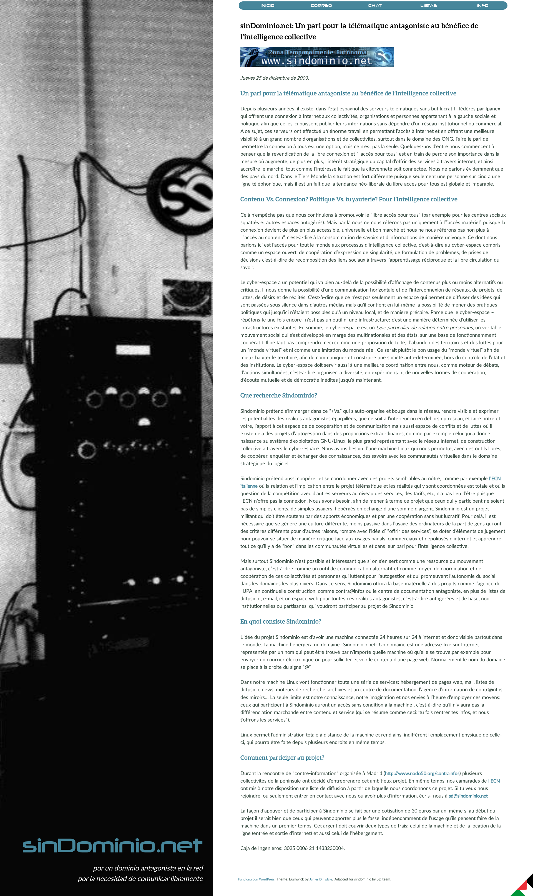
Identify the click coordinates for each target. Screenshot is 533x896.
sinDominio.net (112, 845)
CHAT (375, 5)
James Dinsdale (321, 879)
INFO (483, 5)
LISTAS (429, 5)
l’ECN (494, 781)
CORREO (321, 5)
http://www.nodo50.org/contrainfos (422, 773)
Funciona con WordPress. (256, 879)
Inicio (268, 5)
